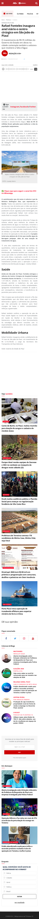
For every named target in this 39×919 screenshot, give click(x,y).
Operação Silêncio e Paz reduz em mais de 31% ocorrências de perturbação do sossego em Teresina (19, 820)
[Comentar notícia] (24, 59)
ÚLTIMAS (20, 14)
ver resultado (19, 902)
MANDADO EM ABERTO (10, 842)
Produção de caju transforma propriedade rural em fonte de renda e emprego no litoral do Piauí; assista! (24, 705)
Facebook (24, 107)
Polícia (8, 873)
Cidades (15, 20)
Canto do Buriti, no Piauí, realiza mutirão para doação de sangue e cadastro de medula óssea (19, 428)
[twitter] (15, 638)
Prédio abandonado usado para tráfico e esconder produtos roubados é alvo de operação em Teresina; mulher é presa (25, 689)
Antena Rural (19, 697)
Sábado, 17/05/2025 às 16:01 (10, 59)
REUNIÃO (6, 495)
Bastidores (17, 651)
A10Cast (16, 712)
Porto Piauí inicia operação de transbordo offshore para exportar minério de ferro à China (16, 611)
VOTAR (19, 896)
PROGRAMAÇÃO (8, 568)
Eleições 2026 (18, 669)
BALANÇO (6, 814)
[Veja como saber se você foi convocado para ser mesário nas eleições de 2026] (6, 673)
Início (3, 20)
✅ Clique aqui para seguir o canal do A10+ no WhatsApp (19, 192)
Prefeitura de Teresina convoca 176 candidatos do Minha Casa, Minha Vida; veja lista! (19, 538)
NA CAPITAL (7, 458)
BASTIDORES (7, 786)
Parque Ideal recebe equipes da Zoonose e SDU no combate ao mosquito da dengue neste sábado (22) (19, 465)
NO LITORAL (7, 604)
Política (8, 887)
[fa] (33, 638)
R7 (37, 14)
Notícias (8, 20)
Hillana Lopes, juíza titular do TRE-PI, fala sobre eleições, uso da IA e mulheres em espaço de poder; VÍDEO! (24, 720)
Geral (7, 882)
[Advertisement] (19, 86)
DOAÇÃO (6, 421)
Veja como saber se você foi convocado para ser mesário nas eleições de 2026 (25, 675)
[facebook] (6, 638)
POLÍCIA (30, 14)
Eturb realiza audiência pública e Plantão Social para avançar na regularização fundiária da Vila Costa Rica (19, 501)
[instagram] (24, 638)
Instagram (14, 107)
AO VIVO (9, 14)
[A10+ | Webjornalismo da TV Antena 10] (19, 3)
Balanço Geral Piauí (21, 682)
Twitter (32, 107)
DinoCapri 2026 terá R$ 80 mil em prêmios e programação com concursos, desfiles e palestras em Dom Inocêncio (19, 574)
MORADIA (6, 531)
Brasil (7, 891)
